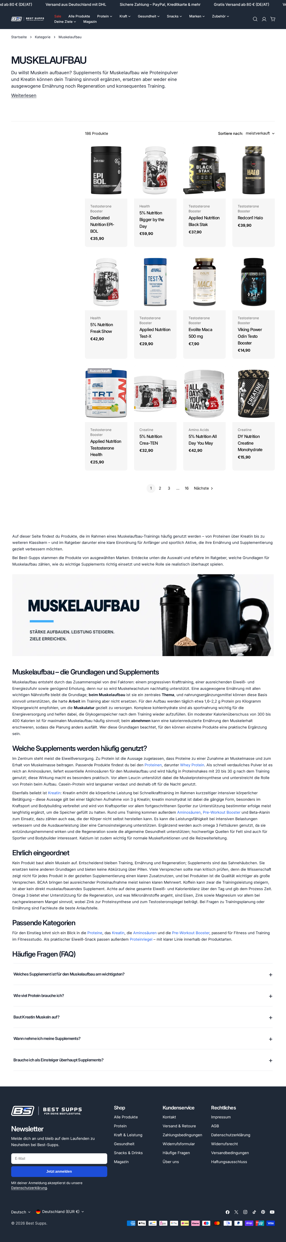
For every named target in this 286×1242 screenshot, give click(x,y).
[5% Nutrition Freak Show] (106, 282)
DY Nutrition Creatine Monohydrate (250, 443)
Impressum (221, 1117)
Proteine (94, 933)
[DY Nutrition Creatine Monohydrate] (253, 393)
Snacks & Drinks (128, 1153)
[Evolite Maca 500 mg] (204, 282)
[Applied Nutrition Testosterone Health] (106, 393)
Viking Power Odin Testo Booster (250, 336)
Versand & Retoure (179, 1126)
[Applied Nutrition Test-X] (155, 282)
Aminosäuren (189, 812)
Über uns (171, 1162)
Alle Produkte (126, 1117)
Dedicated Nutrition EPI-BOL (102, 224)
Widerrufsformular (179, 1144)
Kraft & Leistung (128, 1135)
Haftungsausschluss (229, 1162)
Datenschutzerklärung (29, 1188)
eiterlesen (25, 95)
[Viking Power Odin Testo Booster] (253, 282)
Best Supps (36, 1223)
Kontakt (169, 1117)
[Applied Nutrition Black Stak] (204, 170)
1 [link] (151, 488)
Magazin (121, 1162)
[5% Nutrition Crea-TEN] (155, 393)
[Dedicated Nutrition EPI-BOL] (106, 170)
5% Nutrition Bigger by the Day (151, 219)
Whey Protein (192, 765)
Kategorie (42, 37)
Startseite (19, 37)
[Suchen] (255, 19)
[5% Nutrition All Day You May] (204, 393)
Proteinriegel (141, 939)
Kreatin (54, 793)
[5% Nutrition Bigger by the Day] (155, 170)
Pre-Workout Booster (221, 812)
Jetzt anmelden (59, 1171)
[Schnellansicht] (121, 151)
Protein (120, 1126)
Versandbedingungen (230, 1153)
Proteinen (153, 765)
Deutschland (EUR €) (61, 1211)
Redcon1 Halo (250, 217)
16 (187, 488)
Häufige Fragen (176, 1153)
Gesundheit (124, 1144)
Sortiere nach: (230, 133)
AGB (215, 1126)
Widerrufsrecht (224, 1144)
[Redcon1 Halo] (253, 170)
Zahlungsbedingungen (182, 1135)
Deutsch (18, 1212)
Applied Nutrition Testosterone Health (105, 448)
